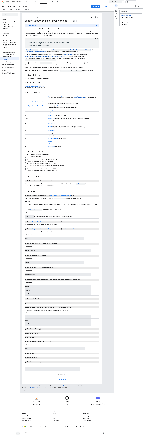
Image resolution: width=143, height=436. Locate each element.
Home (26, 17)
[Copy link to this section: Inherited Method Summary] (45, 151)
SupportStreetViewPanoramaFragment (35, 51)
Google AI (75, 426)
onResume (50, 135)
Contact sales (107, 6)
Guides (4, 9)
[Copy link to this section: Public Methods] (38, 191)
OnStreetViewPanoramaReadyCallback (72, 96)
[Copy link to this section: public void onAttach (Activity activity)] (47, 256)
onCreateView (51, 118)
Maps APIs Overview (26, 420)
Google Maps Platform (40, 17)
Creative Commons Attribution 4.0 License (62, 385)
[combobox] (116, 1)
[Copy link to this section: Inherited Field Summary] (42, 75)
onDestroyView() (68, 54)
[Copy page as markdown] (73, 21)
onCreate (50, 115)
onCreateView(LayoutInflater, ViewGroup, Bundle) (40, 60)
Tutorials (24, 413)
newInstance (51, 101)
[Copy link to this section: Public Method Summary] (42, 92)
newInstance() (80, 183)
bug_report (136, 6)
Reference (11, 9)
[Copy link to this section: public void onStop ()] (38, 358)
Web (54, 418)
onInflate (50, 126)
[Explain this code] (95, 39)
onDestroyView (51, 123)
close (141, 6)
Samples (18, 9)
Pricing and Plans (26, 416)
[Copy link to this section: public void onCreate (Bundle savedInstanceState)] (54, 268)
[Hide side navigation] (17, 433)
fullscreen (138, 6)
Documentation (43, 1)
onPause (50, 133)
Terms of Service (87, 420)
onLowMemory (51, 130)
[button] (9, 21)
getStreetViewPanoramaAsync (55, 96)
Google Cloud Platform (64, 426)
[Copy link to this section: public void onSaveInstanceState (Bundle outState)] (55, 341)
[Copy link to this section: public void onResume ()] (40, 337)
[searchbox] (10, 14)
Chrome (47, 426)
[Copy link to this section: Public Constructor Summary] (46, 83)
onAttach (50, 112)
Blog (53, 1)
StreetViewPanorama (32, 50)
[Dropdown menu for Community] (65, 2)
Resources (26, 9)
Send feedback (93, 21)
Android (4, 6)
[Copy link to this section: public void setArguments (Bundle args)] (49, 362)
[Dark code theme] (97, 39)
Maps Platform (16, 2)
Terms (23, 432)
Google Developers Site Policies (35, 387)
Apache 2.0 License (94, 385)
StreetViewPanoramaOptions (61, 106)
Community (60, 1)
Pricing (35, 1)
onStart (50, 141)
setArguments (51, 146)
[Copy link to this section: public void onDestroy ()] (40, 299)
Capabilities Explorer (26, 418)
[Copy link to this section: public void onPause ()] (39, 333)
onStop (50, 143)
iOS (53, 416)
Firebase (54, 426)
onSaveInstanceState (53, 138)
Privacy (28, 432)
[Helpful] (95, 17)
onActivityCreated (52, 110)
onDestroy (50, 120)
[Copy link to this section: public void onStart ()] (38, 353)
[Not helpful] (97, 17)
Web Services (56, 420)
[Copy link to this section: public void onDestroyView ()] (43, 303)
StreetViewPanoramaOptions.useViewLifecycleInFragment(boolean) (44, 56)
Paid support (86, 418)
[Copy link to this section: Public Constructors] (42, 176)
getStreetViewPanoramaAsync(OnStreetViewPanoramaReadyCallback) (71, 50)
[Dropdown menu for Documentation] (49, 2)
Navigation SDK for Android (19, 6)
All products (83, 426)
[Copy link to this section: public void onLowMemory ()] (42, 329)
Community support (88, 416)
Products (28, 1)
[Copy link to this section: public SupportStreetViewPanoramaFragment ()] (54, 181)
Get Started (96, 6)
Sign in (139, 1)
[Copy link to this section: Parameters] (33, 213)
